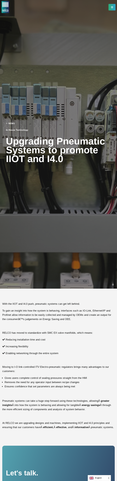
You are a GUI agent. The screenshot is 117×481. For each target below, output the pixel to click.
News (11, 123)
